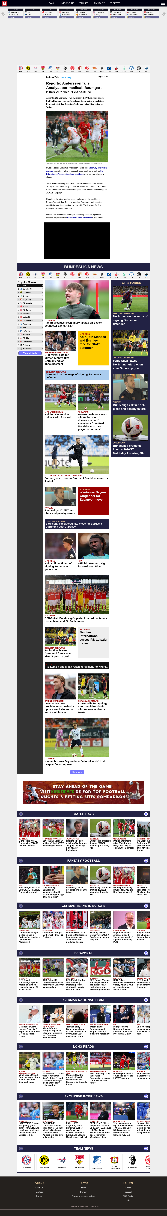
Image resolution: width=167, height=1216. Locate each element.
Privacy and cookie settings (83, 1196)
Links (128, 1200)
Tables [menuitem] (83, 3)
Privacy (83, 1192)
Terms (83, 1188)
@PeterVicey (65, 77)
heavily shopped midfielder (79, 218)
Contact (39, 1192)
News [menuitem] (50, 3)
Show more (77, 772)
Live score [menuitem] (67, 3)
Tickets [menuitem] (115, 3)
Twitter (128, 1188)
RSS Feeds (128, 1196)
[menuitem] (23, 3)
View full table (30, 353)
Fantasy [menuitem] (99, 3)
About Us (39, 1188)
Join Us (39, 1196)
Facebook (128, 1192)
